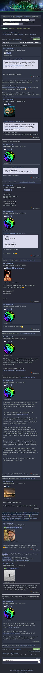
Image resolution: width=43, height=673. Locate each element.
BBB (8, 53)
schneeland (12, 568)
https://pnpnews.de (22, 414)
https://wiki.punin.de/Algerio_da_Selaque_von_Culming (16, 87)
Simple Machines (28, 670)
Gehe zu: (38, 658)
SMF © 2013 (20, 670)
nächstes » (38, 37)
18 (10, 39)
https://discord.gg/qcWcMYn (27, 182)
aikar (8, 104)
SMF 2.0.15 (13, 670)
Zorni (9, 149)
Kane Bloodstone (15, 268)
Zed (8, 486)
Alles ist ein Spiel (6, 558)
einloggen (18, 16)
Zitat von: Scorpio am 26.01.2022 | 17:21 (14, 233)
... (7, 39)
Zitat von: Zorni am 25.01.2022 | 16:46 (14, 59)
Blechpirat (20, 34)
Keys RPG (5, 554)
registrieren (27, 16)
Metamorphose (14, 527)
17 (9, 39)
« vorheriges (31, 37)
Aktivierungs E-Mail (8, 17)
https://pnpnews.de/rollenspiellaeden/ (14, 65)
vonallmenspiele (6, 557)
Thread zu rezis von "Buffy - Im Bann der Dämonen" (16, 560)
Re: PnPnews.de (8, 48)
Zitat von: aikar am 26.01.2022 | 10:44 (14, 167)
